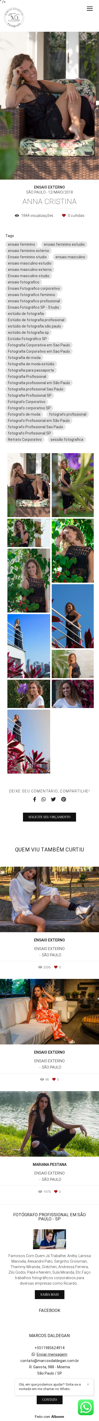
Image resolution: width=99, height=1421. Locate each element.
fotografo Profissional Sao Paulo (35, 427)
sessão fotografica (66, 439)
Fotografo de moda (24, 414)
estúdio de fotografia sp (28, 332)
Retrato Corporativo (25, 439)
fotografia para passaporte (31, 370)
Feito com (49, 1417)
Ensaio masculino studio (28, 276)
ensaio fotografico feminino (31, 295)
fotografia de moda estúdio (31, 364)
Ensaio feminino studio (27, 257)
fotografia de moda (24, 358)
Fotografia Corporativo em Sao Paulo (39, 351)
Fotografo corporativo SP (29, 408)
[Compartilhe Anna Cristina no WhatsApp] (43, 799)
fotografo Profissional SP (29, 433)
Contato (49, 1400)
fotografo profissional (67, 414)
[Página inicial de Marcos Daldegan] (14, 18)
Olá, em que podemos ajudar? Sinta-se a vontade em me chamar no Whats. (50, 1386)
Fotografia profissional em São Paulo (39, 383)
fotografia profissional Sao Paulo (35, 389)
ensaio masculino (70, 257)
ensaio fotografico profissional (34, 301)
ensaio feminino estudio (64, 244)
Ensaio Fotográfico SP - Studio (33, 307)
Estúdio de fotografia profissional (36, 320)
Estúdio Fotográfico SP (27, 339)
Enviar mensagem (52, 1354)
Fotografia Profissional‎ (27, 376)
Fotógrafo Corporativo (26, 402)
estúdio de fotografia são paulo (34, 326)
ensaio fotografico (23, 282)
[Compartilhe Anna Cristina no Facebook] (34, 799)
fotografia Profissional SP (29, 395)
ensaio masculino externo (30, 269)
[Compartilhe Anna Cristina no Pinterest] (63, 799)
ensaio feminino (21, 244)
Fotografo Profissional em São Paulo (39, 421)
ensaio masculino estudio (29, 263)
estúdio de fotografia (26, 314)
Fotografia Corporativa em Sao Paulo (39, 345)
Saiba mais (49, 1294)
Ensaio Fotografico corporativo (34, 288)
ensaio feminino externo (28, 251)
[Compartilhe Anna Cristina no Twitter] (53, 799)
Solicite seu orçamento (49, 817)
